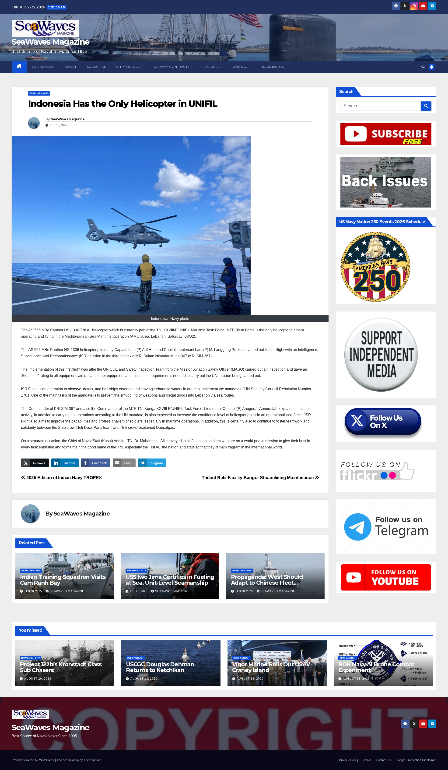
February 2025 (39, 93)
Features (211, 66)
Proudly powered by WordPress (33, 760)
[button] (423, 67)
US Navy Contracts (172, 66)
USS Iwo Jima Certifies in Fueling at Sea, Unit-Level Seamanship (170, 579)
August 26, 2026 (37, 678)
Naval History (30, 658)
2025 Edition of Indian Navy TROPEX (63, 477)
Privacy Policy (349, 760)
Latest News (43, 66)
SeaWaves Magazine (50, 42)
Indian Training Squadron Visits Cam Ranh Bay (62, 579)
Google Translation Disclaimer (416, 760)
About (71, 66)
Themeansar (92, 760)
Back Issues (273, 66)
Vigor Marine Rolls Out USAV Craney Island (271, 667)
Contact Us (383, 760)
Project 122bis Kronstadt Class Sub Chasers (61, 667)
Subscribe (96, 66)
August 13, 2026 (144, 678)
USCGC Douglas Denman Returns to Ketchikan (160, 667)
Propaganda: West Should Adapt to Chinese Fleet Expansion (267, 582)
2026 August (135, 658)
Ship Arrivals (128, 66)
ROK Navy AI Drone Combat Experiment (376, 667)
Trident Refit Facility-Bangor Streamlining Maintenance (258, 477)
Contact (241, 66)
